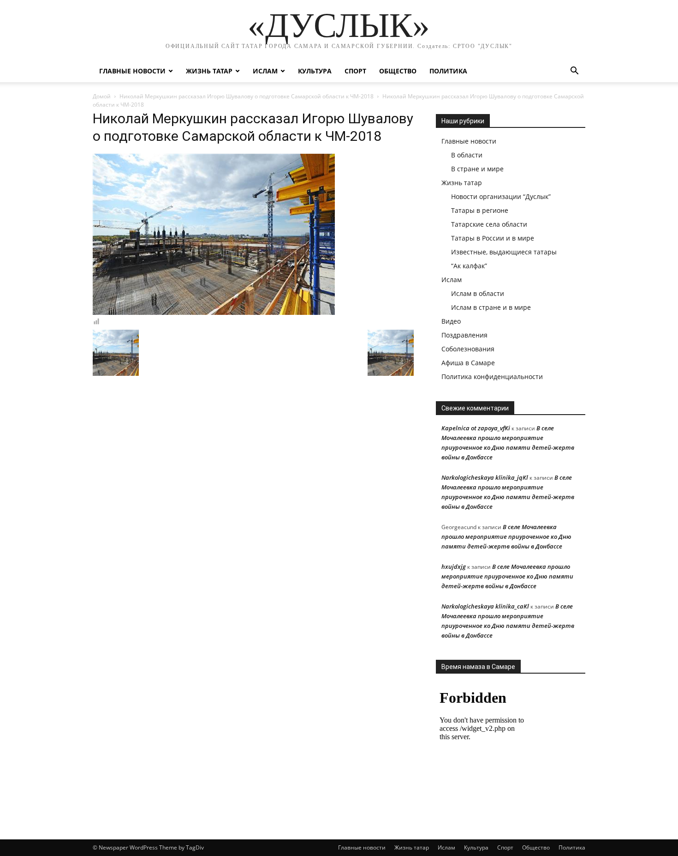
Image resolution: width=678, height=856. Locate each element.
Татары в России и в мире (492, 238)
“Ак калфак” (469, 265)
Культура (315, 70)
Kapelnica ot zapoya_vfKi (475, 428)
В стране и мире (477, 168)
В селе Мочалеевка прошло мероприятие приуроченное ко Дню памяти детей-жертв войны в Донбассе (506, 536)
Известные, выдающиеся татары (504, 251)
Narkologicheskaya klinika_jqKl (484, 477)
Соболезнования (467, 348)
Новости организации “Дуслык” (501, 196)
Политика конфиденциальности (492, 376)
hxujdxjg (453, 566)
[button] (574, 71)
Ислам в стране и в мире (491, 307)
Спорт (355, 70)
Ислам (265, 70)
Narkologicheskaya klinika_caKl (485, 606)
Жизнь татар (209, 70)
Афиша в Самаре (468, 362)
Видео (451, 321)
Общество (397, 70)
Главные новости (132, 70)
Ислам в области (477, 293)
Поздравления (464, 335)
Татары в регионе (479, 210)
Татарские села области (489, 224)
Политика (448, 70)
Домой (102, 96)
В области (466, 155)
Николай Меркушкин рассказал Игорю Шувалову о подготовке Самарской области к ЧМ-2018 (246, 96)
